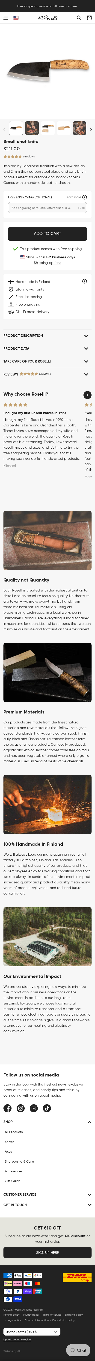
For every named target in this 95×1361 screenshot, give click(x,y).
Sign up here (47, 1253)
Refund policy (11, 1314)
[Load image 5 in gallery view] (79, 128)
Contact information (37, 1320)
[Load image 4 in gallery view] (64, 128)
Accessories (13, 1171)
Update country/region (17, 1339)
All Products (14, 1132)
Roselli (17, 1309)
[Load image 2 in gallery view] (32, 128)
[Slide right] (91, 129)
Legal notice (14, 1320)
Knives (9, 1142)
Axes (8, 1151)
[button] (6, 18)
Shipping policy (74, 1314)
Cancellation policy (63, 1320)
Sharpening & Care (19, 1161)
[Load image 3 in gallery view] (48, 128)
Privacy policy (31, 1314)
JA (18, 1351)
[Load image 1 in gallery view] (16, 128)
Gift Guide (13, 1181)
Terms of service (52, 1314)
